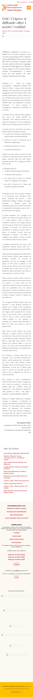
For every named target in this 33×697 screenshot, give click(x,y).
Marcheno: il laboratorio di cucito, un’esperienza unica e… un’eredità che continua (14, 457)
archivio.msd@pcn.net (16, 547)
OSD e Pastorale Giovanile (15, 31)
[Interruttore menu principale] (29, 8)
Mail (31, 2)
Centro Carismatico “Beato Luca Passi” (16, 518)
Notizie (4, 31)
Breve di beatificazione (16, 515)
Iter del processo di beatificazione (16, 511)
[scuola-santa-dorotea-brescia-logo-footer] (16, 648)
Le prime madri (16, 536)
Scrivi (16, 577)
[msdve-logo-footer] (16, 600)
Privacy (11, 688)
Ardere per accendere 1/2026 (16, 557)
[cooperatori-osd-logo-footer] (16, 628)
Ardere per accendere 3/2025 (16, 559)
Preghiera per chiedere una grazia (16, 508)
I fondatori (16, 533)
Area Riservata (23, 2)
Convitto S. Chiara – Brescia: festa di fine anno (16, 480)
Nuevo (20, 692)
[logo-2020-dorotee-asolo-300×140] (16, 615)
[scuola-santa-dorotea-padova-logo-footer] (16, 638)
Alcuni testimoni (16, 542)
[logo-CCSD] (17, 663)
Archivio (16, 564)
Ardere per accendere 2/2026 (16, 554)
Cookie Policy (17, 688)
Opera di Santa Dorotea (16, 539)
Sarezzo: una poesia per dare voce (13, 483)
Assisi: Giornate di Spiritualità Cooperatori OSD (16, 453)
